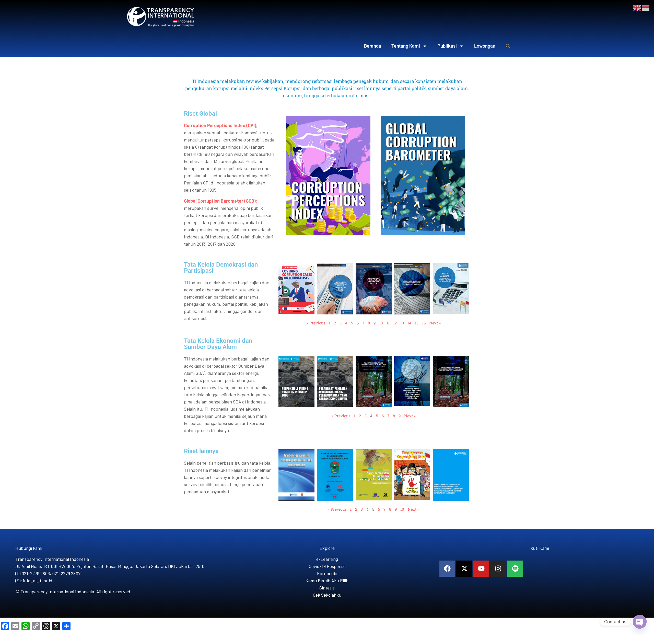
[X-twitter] (464, 568)
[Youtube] (481, 568)
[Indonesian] (645, 7)
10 (381, 322)
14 (409, 322)
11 (388, 322)
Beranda (372, 46)
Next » (435, 322)
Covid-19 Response (327, 566)
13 (402, 322)
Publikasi (447, 46)
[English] (637, 7)
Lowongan (484, 46)
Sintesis (327, 587)
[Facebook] (447, 568)
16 (424, 322)
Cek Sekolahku (327, 595)
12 (395, 322)
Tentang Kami (405, 46)
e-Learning (327, 559)
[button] (508, 46)
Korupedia (327, 573)
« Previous (316, 322)
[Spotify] (515, 568)
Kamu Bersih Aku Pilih (327, 580)
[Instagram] (498, 568)
